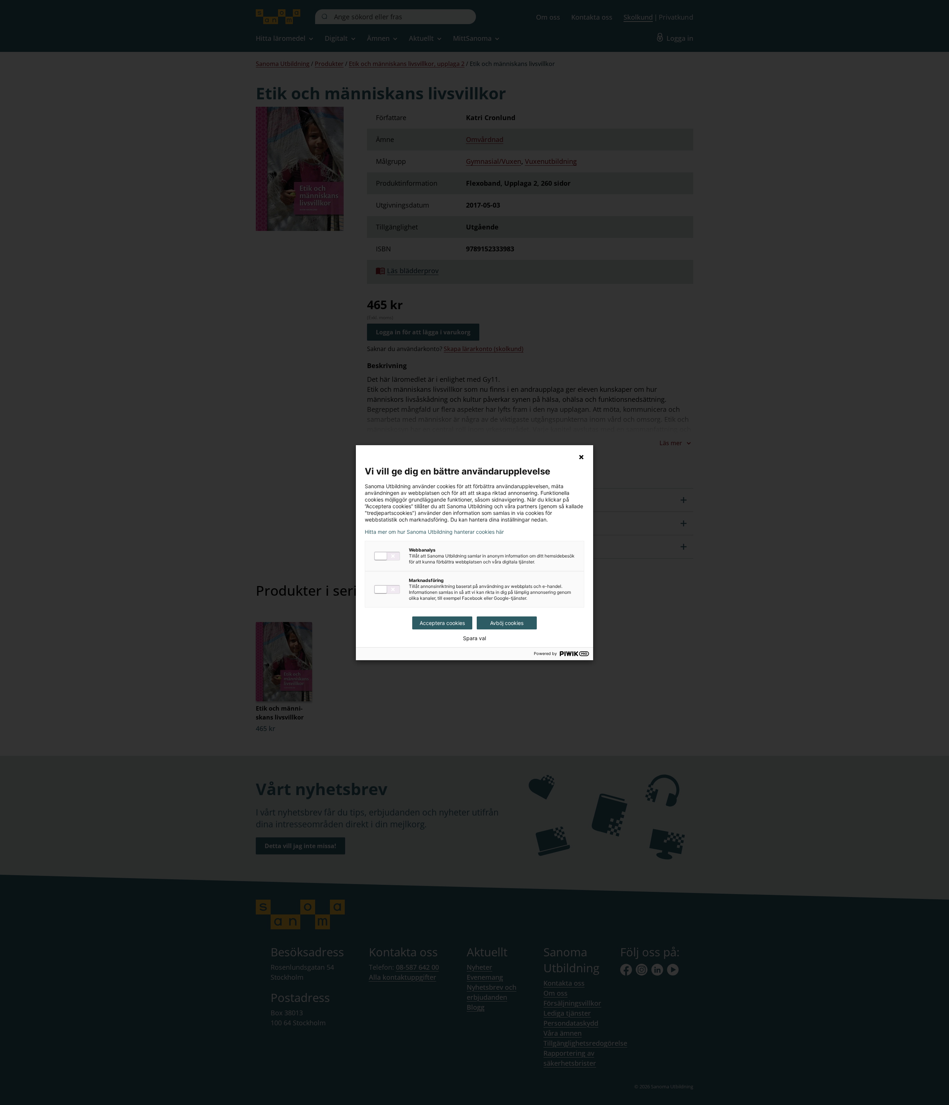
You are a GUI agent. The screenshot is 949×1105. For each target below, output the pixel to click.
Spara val (474, 638)
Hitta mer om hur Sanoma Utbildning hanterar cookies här (434, 532)
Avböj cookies (506, 623)
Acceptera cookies (442, 623)
